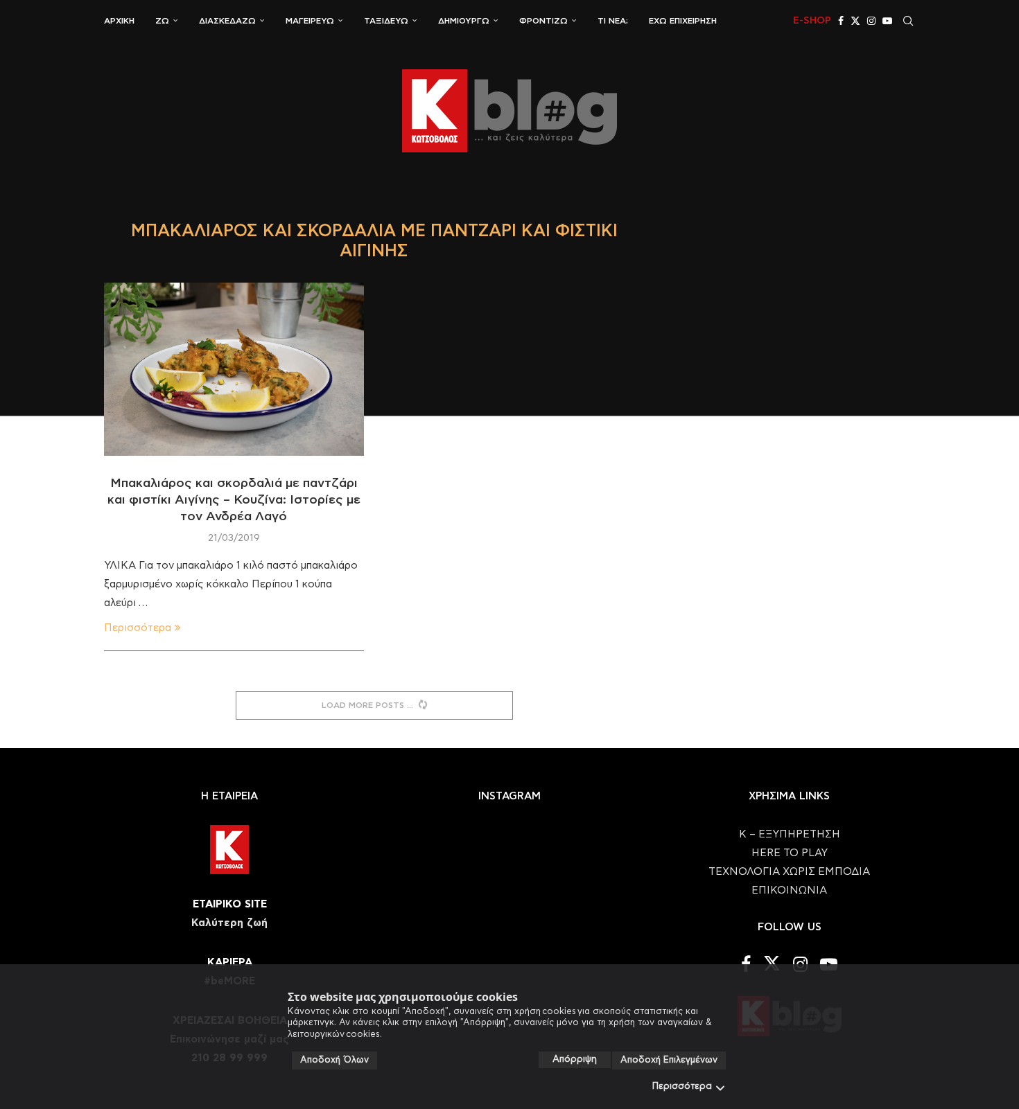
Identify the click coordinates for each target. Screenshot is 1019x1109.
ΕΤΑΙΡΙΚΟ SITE (230, 904)
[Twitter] (855, 21)
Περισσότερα (682, 1086)
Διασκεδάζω (227, 21)
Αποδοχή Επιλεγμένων (668, 1060)
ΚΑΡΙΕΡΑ (229, 962)
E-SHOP (812, 21)
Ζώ (162, 21)
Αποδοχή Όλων (334, 1060)
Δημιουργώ (463, 21)
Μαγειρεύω (310, 21)
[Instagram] (871, 21)
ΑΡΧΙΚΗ (119, 21)
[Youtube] (887, 21)
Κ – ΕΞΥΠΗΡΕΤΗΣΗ (789, 834)
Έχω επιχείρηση (683, 21)
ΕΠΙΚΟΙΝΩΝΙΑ (789, 890)
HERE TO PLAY (789, 853)
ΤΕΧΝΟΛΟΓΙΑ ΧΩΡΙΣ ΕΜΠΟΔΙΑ (789, 872)
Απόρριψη (574, 1059)
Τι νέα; (613, 21)
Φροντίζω (543, 21)
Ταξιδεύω (386, 21)
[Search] (908, 21)
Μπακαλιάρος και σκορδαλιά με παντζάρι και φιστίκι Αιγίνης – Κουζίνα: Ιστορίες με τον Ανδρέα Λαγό (233, 500)
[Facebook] (841, 21)
